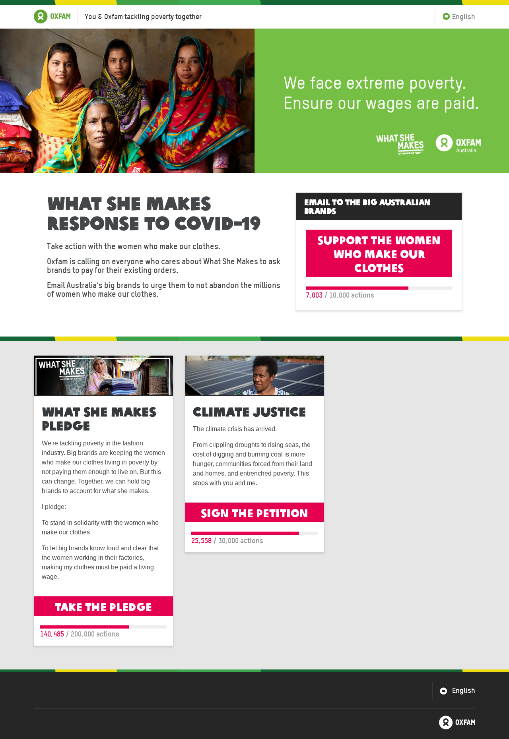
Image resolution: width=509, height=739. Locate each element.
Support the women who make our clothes (379, 253)
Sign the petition (254, 512)
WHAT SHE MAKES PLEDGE (99, 418)
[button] (455, 16)
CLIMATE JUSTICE (249, 411)
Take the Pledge (103, 606)
